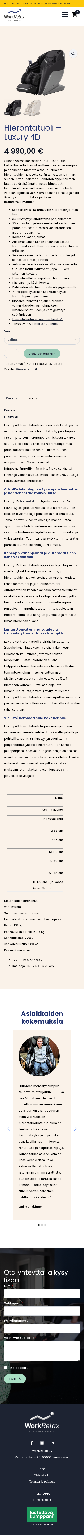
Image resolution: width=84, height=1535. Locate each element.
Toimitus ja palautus (42, 1481)
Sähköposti (14, 1303)
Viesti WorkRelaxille (20, 1337)
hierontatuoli (30, 501)
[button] (73, 53)
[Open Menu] (65, 14)
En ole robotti (18, 1368)
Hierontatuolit (26, 369)
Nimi (8, 1286)
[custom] (32, 1443)
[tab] (11, 398)
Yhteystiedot (42, 1475)
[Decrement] (7, 354)
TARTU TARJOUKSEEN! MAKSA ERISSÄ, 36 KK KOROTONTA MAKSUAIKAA (37, 3)
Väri (7, 331)
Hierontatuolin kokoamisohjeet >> (37, 319)
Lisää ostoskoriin (42, 353)
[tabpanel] (42, 688)
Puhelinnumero (16, 1320)
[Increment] (16, 354)
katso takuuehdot (45, 324)
